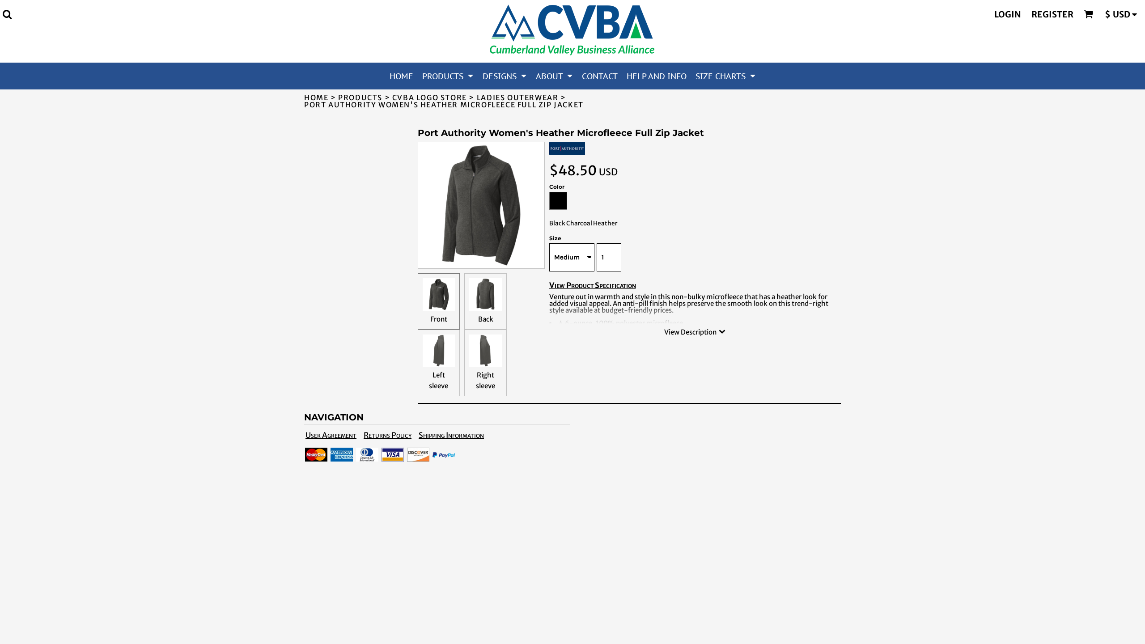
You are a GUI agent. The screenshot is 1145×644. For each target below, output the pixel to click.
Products (360, 97)
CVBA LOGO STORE (429, 97)
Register (1052, 14)
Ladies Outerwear (518, 97)
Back (485, 319)
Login (1007, 14)
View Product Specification (592, 285)
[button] (7, 14)
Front (438, 319)
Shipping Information (451, 435)
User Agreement (330, 435)
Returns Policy (387, 435)
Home (316, 97)
